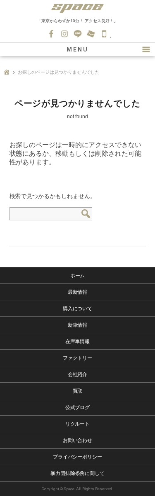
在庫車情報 (77, 341)
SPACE (78, 8)
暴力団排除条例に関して (77, 473)
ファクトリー (78, 358)
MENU (77, 49)
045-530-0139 (104, 33)
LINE (77, 33)
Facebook (51, 33)
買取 (78, 391)
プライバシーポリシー (78, 457)
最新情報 (78, 292)
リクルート (77, 424)
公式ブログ (77, 407)
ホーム (77, 275)
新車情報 (78, 325)
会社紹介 (78, 374)
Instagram (64, 33)
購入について (78, 308)
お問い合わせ (91, 33)
